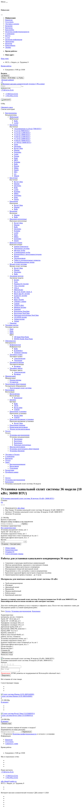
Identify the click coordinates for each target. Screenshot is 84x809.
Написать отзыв (7, 652)
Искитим (8, 43)
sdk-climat (20, 508)
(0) (2, 502)
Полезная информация (13, 39)
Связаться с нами (11, 744)
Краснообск (9, 30)
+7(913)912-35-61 (11, 96)
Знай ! (7, 462)
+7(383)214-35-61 (11, 94)
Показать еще (6, 723)
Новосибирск (10, 45)
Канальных (9, 482)
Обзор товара (10, 548)
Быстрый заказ (15, 544)
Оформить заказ (7, 107)
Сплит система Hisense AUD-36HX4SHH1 (16, 696)
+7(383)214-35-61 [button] (7, 772)
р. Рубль (20, 78)
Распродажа (9, 470)
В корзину (5, 544)
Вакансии (9, 20)
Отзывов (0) (9, 552)
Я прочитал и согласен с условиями (29, 734)
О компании (9, 34)
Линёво (8, 47)
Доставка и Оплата (12, 454)
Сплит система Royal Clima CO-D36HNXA (17, 715)
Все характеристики (8, 528)
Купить (24, 524)
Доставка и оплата (12, 24)
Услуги (7, 460)
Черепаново (9, 41)
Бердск (7, 36)
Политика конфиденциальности (17, 32)
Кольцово (8, 26)
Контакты (9, 28)
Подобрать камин (11, 472)
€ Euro (4, 78)
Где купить (9, 22)
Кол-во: (3, 539)
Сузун (7, 38)
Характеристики (11, 550)
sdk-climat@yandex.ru (9, 781)
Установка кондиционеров (15, 480)
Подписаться (26, 732)
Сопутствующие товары (14, 554)
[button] (5, 58)
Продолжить (6, 675)
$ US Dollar (11, 78)
